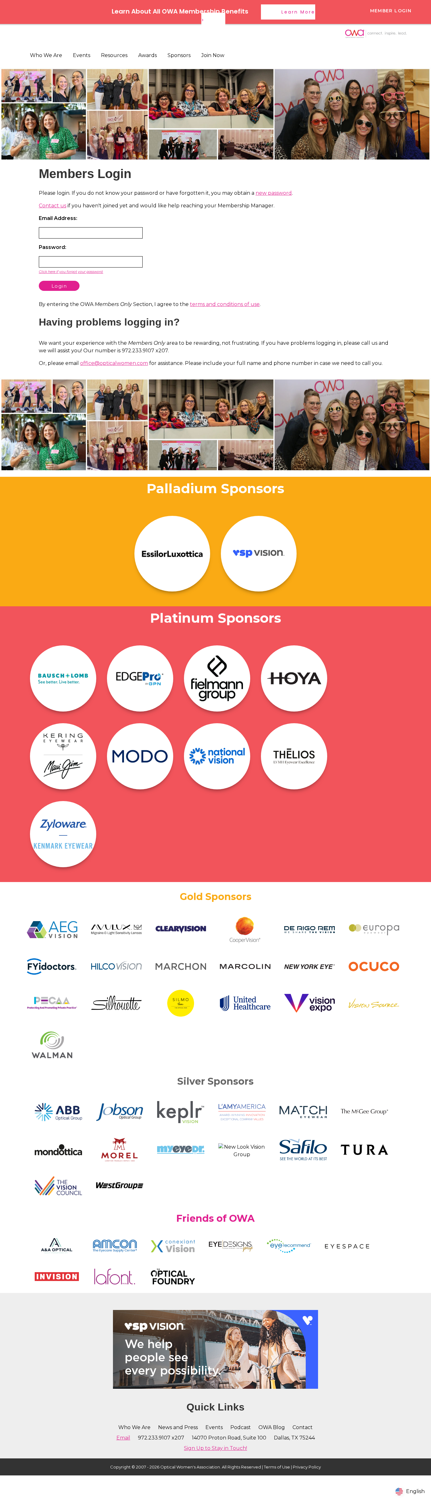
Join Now (212, 55)
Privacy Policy (307, 1466)
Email (123, 1438)
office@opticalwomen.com (114, 363)
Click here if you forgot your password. (71, 272)
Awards (147, 55)
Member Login (391, 11)
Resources (114, 55)
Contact (302, 1427)
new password (274, 193)
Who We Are (46, 55)
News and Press (178, 1427)
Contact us (52, 206)
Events (81, 55)
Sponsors (179, 55)
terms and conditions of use (225, 304)
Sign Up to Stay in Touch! (215, 1448)
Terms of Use (277, 1466)
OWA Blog (271, 1427)
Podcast (240, 1427)
